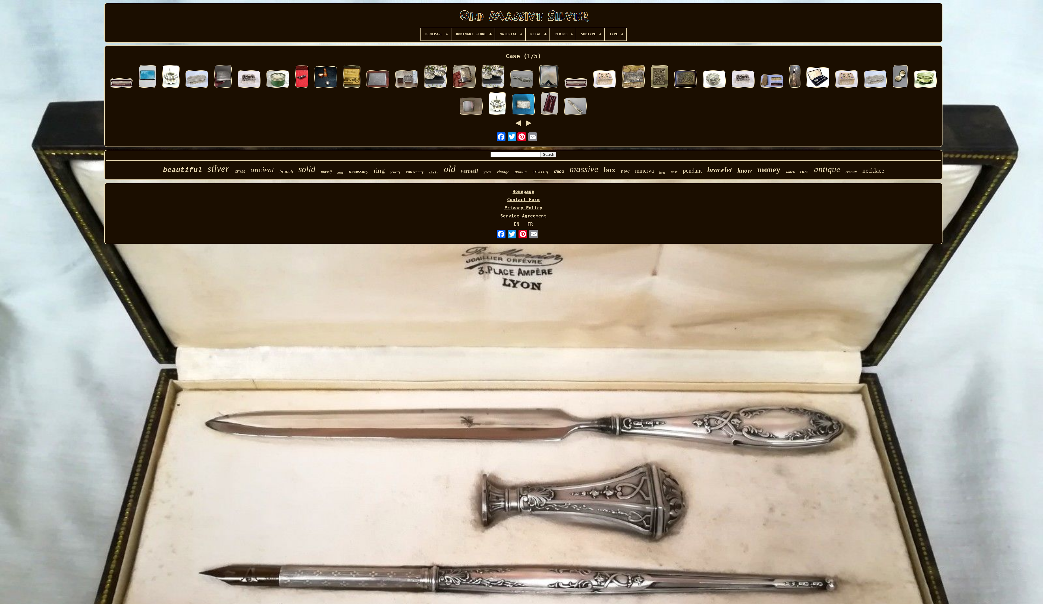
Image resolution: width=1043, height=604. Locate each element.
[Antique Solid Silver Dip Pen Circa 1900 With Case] (576, 84)
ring (379, 170)
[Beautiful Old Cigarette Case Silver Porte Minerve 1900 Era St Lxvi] (633, 77)
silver (218, 168)
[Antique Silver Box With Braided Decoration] (875, 80)
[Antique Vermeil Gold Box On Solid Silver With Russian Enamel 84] (847, 80)
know (744, 170)
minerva (644, 170)
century (851, 172)
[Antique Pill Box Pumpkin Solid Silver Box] (497, 104)
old (449, 169)
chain (433, 172)
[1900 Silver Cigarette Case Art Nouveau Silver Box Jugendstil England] (464, 77)
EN (516, 224)
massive (584, 169)
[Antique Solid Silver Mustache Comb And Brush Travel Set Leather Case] (772, 82)
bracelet (719, 170)
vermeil (469, 171)
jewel (487, 172)
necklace (873, 170)
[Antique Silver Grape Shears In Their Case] (549, 104)
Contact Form (523, 199)
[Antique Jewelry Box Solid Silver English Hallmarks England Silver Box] (925, 80)
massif (326, 172)
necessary (358, 171)
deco (559, 171)
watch (790, 172)
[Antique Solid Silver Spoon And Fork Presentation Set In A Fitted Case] (818, 78)
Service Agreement (523, 216)
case (674, 172)
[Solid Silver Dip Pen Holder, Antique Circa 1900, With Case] (121, 84)
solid (307, 169)
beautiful (182, 170)
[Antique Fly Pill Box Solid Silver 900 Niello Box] (714, 80)
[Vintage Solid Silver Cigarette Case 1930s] (378, 80)
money (768, 169)
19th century (414, 172)
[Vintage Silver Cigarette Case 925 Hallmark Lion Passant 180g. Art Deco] (471, 107)
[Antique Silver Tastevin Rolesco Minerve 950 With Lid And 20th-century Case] (435, 77)
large (662, 172)
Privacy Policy (523, 207)
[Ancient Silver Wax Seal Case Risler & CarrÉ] (576, 107)
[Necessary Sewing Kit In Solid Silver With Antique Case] (351, 77)
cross (240, 171)
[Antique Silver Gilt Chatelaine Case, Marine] (795, 77)
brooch (286, 171)
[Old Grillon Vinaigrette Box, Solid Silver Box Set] (249, 80)
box (609, 170)
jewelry (395, 172)
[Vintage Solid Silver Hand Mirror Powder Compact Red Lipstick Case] (522, 80)
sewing (540, 171)
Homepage (523, 191)
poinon (521, 171)
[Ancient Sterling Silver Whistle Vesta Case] (302, 77)
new (625, 171)
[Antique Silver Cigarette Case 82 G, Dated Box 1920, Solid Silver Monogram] (223, 77)
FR (530, 224)
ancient (262, 169)
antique (827, 169)
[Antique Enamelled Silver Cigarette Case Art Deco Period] (549, 77)
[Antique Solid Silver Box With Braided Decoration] (197, 80)
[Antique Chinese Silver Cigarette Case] (659, 77)
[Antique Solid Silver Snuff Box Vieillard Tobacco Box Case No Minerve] (523, 105)
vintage (503, 172)
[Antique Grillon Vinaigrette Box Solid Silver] (743, 80)
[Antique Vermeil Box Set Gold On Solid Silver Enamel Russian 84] (605, 80)
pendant (692, 170)
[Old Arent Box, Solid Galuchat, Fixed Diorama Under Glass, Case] (278, 80)
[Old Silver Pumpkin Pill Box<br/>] (171, 77)
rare (804, 171)
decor (340, 172)
